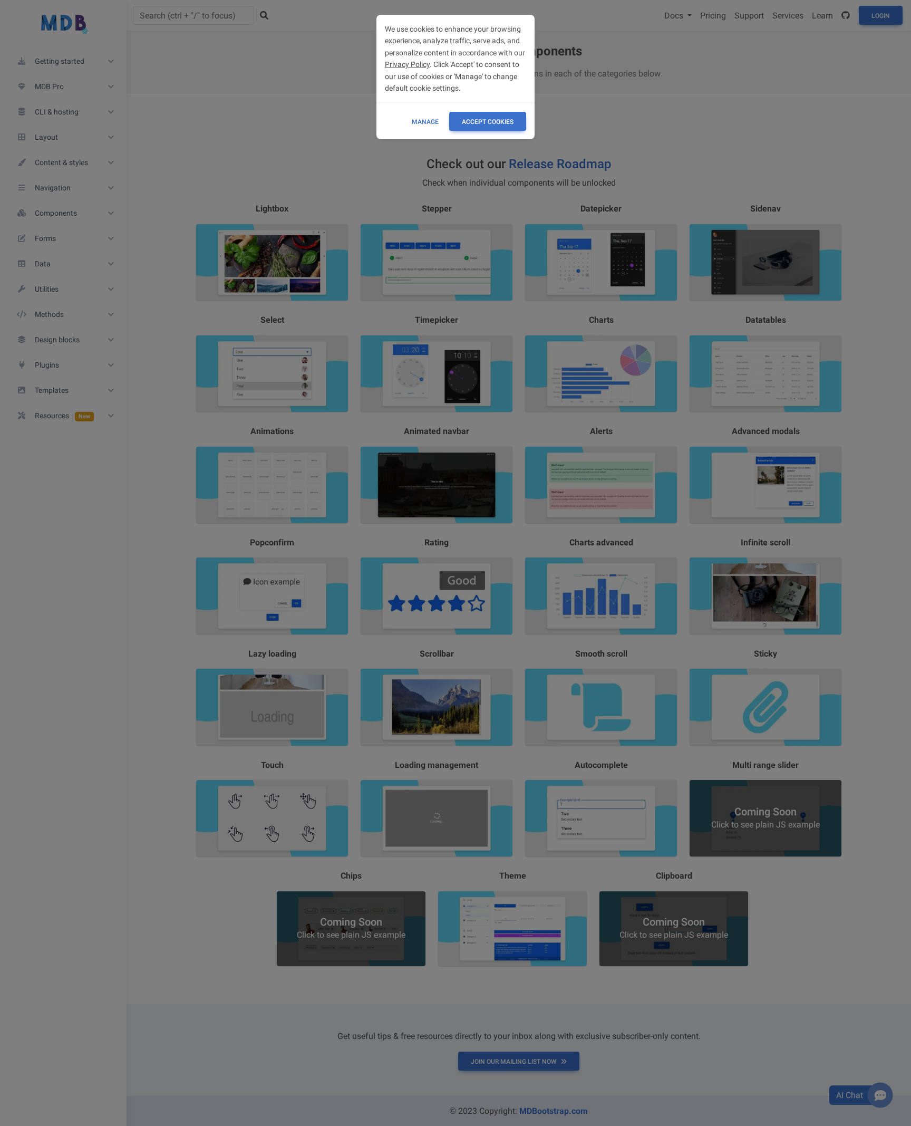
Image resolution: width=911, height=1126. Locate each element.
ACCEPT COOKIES (487, 122)
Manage (425, 122)
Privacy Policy (407, 64)
